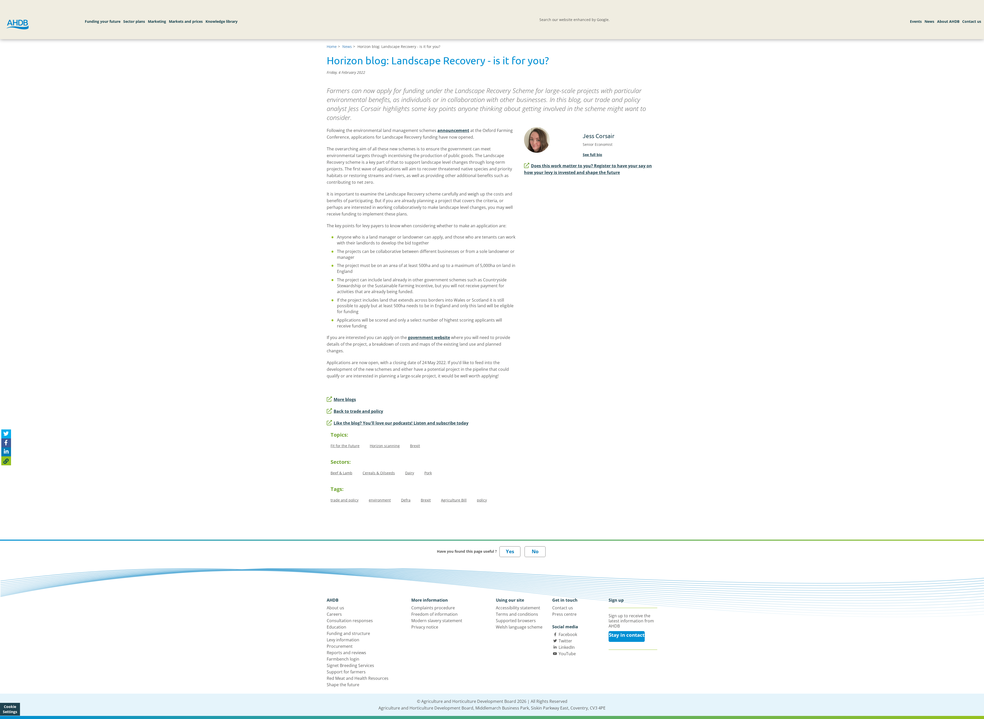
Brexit (415, 445)
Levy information (343, 640)
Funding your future (102, 21)
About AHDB (948, 21)
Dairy (409, 472)
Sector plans (134, 21)
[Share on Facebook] (6, 442)
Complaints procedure (433, 608)
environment (380, 500)
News (929, 21)
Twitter (565, 641)
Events (916, 21)
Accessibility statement (518, 608)
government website (429, 337)
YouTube (567, 653)
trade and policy (344, 500)
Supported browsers (516, 620)
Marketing (157, 21)
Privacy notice (424, 627)
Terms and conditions (517, 614)
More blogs (345, 399)
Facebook (568, 634)
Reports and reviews (346, 652)
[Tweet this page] (6, 433)
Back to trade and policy (358, 411)
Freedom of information (434, 614)
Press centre (564, 614)
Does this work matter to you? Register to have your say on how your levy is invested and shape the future (588, 169)
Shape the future (343, 684)
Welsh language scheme (519, 627)
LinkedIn (567, 647)
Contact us (971, 21)
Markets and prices (186, 21)
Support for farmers (346, 672)
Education (336, 627)
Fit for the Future (345, 445)
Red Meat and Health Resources (357, 678)
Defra (406, 500)
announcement (453, 130)
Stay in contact (626, 635)
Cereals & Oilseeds (379, 472)
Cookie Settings (10, 709)
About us (335, 608)
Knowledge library (222, 21)
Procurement (340, 646)
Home (332, 46)
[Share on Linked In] (6, 451)
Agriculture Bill (454, 500)
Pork (428, 472)
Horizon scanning (385, 445)
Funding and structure (348, 633)
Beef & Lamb (341, 472)
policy (482, 500)
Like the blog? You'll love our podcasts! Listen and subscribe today (401, 423)
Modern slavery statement (436, 620)
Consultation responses (350, 620)
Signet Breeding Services (350, 665)
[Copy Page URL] (6, 460)
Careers (334, 614)
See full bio (592, 154)
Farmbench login (343, 659)
